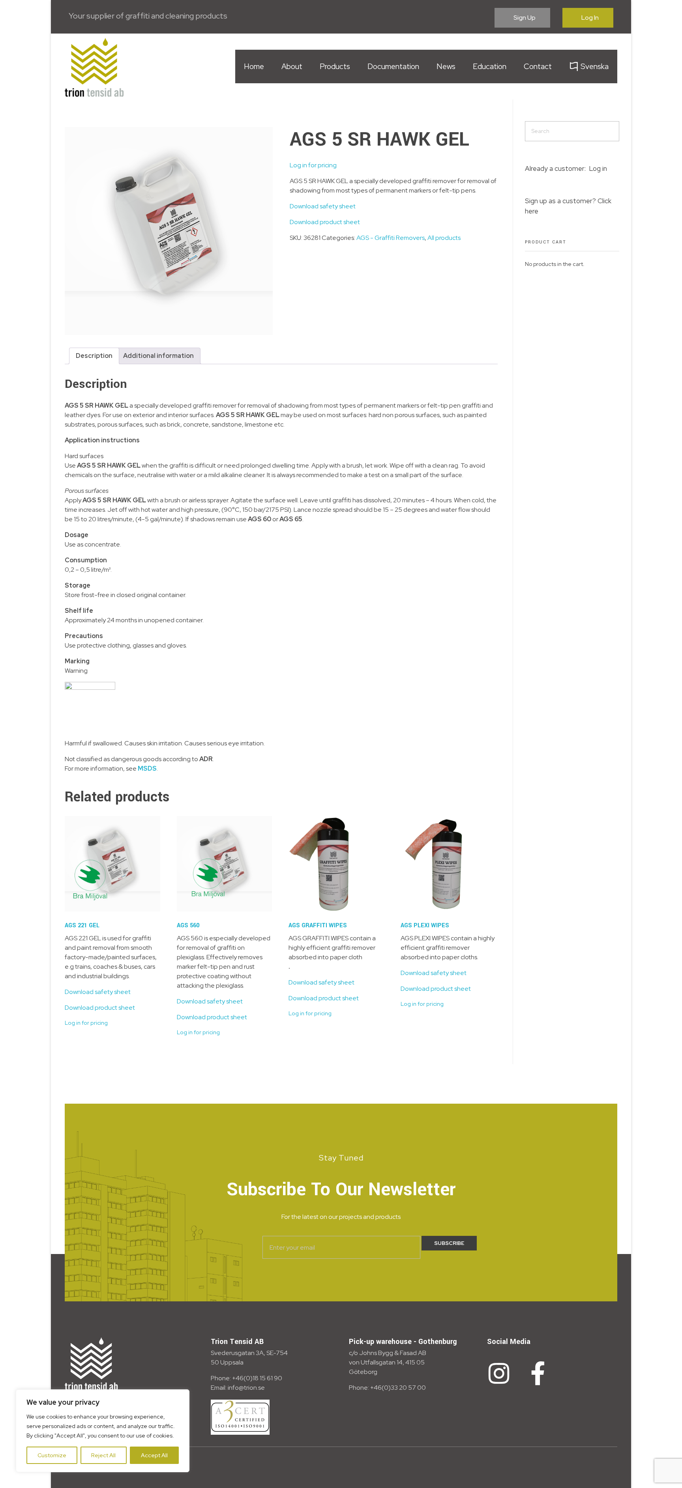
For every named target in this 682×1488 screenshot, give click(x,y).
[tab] (94, 356)
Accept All (154, 1455)
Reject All (103, 1455)
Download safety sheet (323, 206)
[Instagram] (499, 1373)
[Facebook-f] (538, 1373)
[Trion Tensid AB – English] (94, 67)
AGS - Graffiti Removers (390, 238)
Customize (51, 1455)
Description (94, 356)
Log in (598, 168)
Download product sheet (325, 222)
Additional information (158, 356)
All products (444, 238)
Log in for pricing (313, 165)
